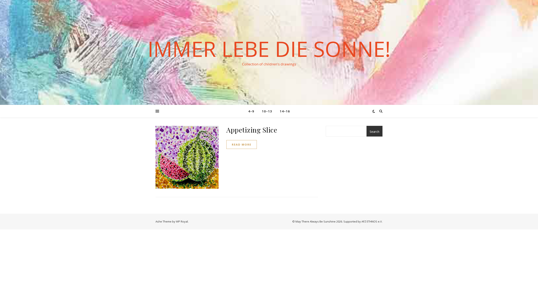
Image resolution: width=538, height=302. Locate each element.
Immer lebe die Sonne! (269, 48)
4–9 (251, 111)
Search (374, 131)
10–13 (267, 111)
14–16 (285, 111)
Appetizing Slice (251, 129)
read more (241, 144)
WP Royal (182, 221)
